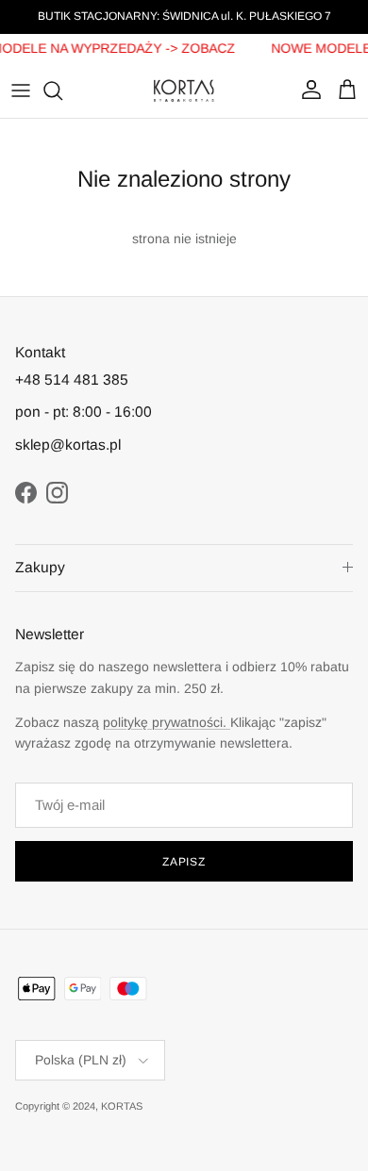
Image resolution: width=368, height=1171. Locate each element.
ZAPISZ (184, 861)
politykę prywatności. (166, 722)
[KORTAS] (184, 90)
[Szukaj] (62, 90)
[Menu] (21, 90)
